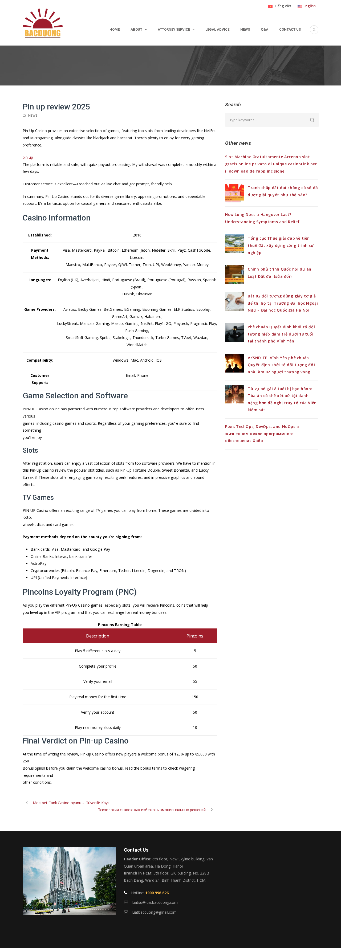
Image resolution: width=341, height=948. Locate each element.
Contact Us (290, 29)
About (136, 29)
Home (114, 29)
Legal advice (217, 29)
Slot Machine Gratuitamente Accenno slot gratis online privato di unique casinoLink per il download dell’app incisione (271, 163)
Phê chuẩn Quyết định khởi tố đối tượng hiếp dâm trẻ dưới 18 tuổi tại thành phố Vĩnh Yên (281, 334)
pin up (28, 157)
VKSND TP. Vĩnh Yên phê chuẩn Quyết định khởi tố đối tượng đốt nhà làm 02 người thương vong (281, 364)
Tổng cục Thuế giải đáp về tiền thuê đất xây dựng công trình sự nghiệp (281, 245)
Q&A (264, 29)
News (245, 29)
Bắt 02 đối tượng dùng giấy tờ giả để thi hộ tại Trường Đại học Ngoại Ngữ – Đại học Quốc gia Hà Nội (283, 303)
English (309, 5)
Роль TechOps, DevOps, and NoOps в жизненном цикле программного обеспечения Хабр (262, 433)
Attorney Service (174, 29)
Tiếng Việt (282, 5)
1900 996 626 (157, 892)
